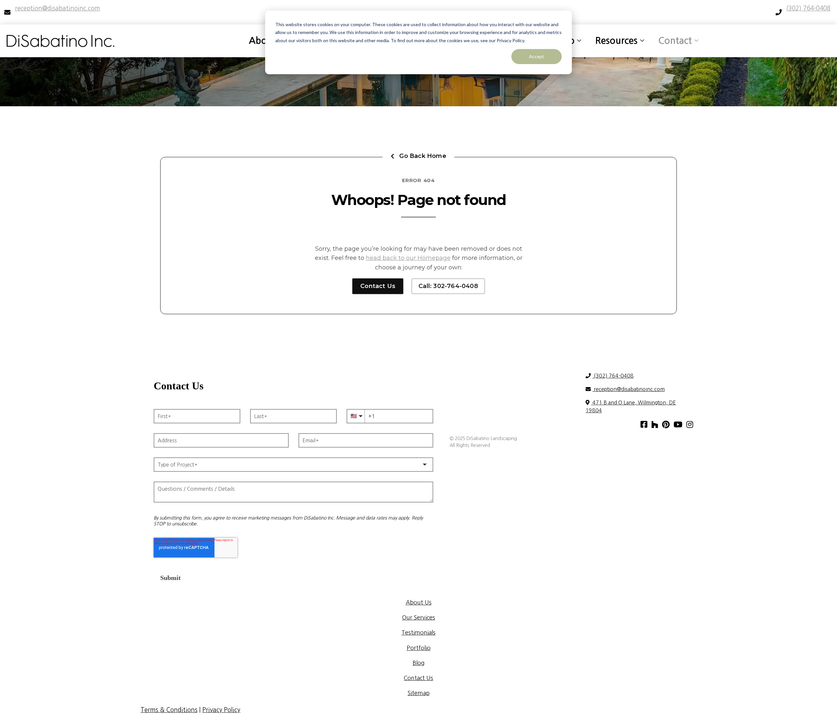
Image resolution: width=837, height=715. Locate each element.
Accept (536, 56)
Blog (418, 663)
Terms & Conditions (169, 710)
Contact (675, 40)
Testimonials (418, 633)
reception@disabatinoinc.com (628, 389)
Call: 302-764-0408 (448, 286)
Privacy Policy (221, 710)
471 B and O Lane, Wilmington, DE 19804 (631, 406)
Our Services (418, 618)
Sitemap (419, 693)
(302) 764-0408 (613, 375)
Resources (616, 40)
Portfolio (419, 648)
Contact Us (377, 286)
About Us (419, 602)
